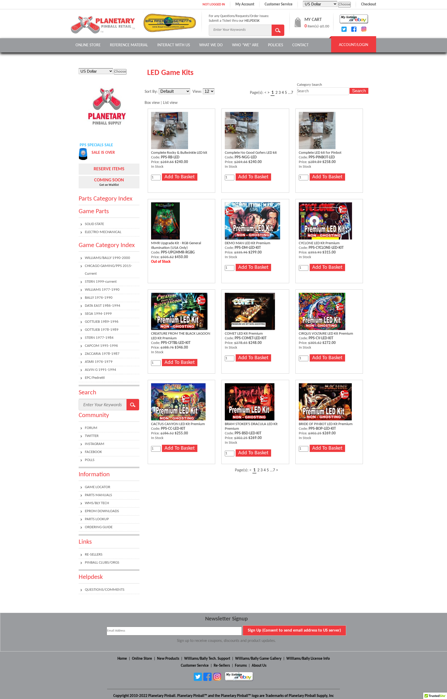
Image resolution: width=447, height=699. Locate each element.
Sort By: (151, 92)
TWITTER (92, 436)
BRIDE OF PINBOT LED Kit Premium (326, 424)
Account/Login (353, 45)
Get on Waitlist (109, 185)
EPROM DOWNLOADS (102, 511)
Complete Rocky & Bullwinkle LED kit (179, 153)
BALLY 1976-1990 (99, 298)
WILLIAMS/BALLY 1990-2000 (107, 258)
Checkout (368, 4)
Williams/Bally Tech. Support (207, 659)
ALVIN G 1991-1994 (100, 370)
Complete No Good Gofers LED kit (251, 153)
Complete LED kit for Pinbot (320, 153)
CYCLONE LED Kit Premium (319, 243)
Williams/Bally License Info (308, 659)
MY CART (313, 19)
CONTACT (300, 45)
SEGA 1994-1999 (98, 314)
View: (197, 92)
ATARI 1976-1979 (99, 362)
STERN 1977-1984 (99, 338)
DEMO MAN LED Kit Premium (247, 243)
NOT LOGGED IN (214, 4)
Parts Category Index (105, 199)
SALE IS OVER (103, 153)
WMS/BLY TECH (97, 503)
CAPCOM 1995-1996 (101, 346)
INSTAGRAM (94, 444)
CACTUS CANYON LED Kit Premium (178, 424)
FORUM (91, 428)
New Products (168, 659)
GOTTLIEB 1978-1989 (101, 330)
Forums (241, 666)
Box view (152, 103)
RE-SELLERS (93, 555)
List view (170, 103)
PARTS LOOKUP (97, 519)
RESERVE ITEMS (109, 169)
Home (122, 659)
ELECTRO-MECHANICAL (103, 232)
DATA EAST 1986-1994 (102, 306)
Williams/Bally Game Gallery (258, 659)
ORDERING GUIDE (99, 527)
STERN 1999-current (101, 282)
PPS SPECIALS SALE (96, 145)
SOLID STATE (94, 224)
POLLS (89, 460)
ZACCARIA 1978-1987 (102, 354)
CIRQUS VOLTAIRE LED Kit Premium (326, 334)
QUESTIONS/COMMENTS (104, 590)
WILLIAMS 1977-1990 (102, 290)
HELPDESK (251, 21)
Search (359, 90)
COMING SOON (109, 180)
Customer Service (279, 4)
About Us (259, 666)
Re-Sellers (222, 666)
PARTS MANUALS (98, 495)
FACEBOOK (93, 452)
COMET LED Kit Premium (244, 334)
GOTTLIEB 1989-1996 (101, 322)
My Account (244, 4)
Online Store (88, 45)
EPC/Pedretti (95, 378)
